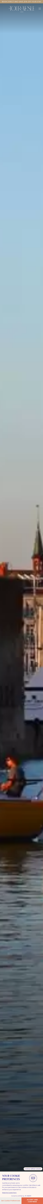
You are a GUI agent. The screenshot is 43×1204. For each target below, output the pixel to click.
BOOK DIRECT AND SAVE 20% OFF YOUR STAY (21, 1)
